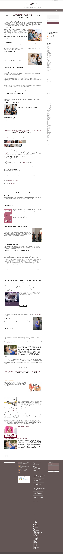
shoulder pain (35, 542)
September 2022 (49, 107)
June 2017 (48, 137)
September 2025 (49, 95)
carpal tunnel (7, 371)
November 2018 (49, 127)
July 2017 (48, 136)
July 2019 (48, 120)
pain (34, 484)
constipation (42, 475)
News (20, 130)
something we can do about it (33, 300)
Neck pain (48, 66)
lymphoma (35, 481)
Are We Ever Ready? (23, 192)
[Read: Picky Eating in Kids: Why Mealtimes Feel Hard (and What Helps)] (47, 33)
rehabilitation (35, 496)
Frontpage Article (20, 190)
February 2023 (49, 104)
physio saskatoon (41, 492)
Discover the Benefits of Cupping (53, 35)
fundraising (39, 477)
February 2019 (49, 125)
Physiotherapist (18, 131)
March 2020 (48, 114)
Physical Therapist (38, 130)
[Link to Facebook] (58, 0)
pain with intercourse (38, 484)
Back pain (7, 278)
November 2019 (49, 118)
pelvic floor (35, 485)
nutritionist (23, 130)
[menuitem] (21, 7)
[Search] (42, 7)
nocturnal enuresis (49, 69)
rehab (42, 494)
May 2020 (48, 112)
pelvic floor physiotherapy (37, 488)
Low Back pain (13, 278)
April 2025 (48, 98)
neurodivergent (20, 14)
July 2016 (48, 141)
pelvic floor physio (39, 485)
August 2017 (48, 135)
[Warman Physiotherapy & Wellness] (31, 3)
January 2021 (48, 108)
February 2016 (49, 143)
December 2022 (49, 105)
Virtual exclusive (13, 183)
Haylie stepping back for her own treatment (12, 153)
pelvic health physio (36, 489)
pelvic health (42, 488)
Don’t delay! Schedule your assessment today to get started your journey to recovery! (15, 438)
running (42, 496)
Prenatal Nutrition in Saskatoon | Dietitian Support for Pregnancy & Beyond (24, 466)
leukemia (37, 480)
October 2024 (48, 102)
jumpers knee (41, 479)
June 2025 (48, 96)
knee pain (48, 61)
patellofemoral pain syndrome (51, 74)
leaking (34, 480)
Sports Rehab (35, 371)
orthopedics (48, 73)
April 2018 (48, 130)
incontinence (35, 479)
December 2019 (49, 117)
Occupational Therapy (28, 130)
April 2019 (48, 123)
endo (40, 476)
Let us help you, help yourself (11, 342)
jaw (38, 479)
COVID (38, 476)
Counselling (16, 180)
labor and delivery (49, 62)
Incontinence (14, 130)
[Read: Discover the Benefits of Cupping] (47, 36)
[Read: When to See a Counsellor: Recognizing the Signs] (47, 38)
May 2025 (48, 97)
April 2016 (48, 142)
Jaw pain (48, 59)
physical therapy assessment (29, 410)
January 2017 (48, 139)
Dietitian (6, 130)
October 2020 (48, 110)
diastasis (48, 50)
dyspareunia (48, 52)
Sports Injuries (31, 371)
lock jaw (40, 480)
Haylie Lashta (25, 126)
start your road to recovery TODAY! (18, 392)
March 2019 (48, 124)
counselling (15, 14)
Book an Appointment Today (10, 117)
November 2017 (49, 134)
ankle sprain (48, 44)
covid (47, 49)
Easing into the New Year (23, 133)
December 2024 (49, 100)
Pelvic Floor (33, 130)
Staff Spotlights (35, 545)
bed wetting (35, 475)
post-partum (35, 494)
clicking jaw (38, 475)
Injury (9, 278)
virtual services (25, 162)
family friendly (9, 130)
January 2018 (48, 133)
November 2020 (49, 109)
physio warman (40, 493)
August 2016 (48, 140)
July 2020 (48, 111)
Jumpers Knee (49, 60)
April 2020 (48, 113)
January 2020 (48, 116)
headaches (48, 56)
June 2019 (48, 121)
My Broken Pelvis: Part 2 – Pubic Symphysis (23, 280)
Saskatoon (18, 122)
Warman (30, 14)
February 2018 (49, 132)
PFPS (47, 78)
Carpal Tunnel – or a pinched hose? (23, 373)
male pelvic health (49, 64)
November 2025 (49, 94)
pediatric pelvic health (50, 75)
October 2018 (48, 128)
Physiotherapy (10, 180)
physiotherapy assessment (37, 314)
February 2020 (49, 115)
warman (42, 497)
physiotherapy (35, 493)
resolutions (39, 496)
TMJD (39, 497)
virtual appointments (26, 14)
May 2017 (48, 138)
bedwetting (48, 46)
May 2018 (48, 129)
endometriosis (49, 53)
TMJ (37, 497)
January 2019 (48, 126)
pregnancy (35, 278)
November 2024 (49, 101)
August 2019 (48, 119)
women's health (35, 498)
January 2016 (48, 144)
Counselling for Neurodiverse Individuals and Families (23, 16)
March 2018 (48, 131)
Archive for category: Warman (9, 10)
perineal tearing (49, 77)
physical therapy (36, 492)
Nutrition (48, 70)
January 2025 (48, 99)
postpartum (34, 540)
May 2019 (48, 122)
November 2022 (49, 106)
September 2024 (49, 103)
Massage (17, 130)
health (42, 477)
